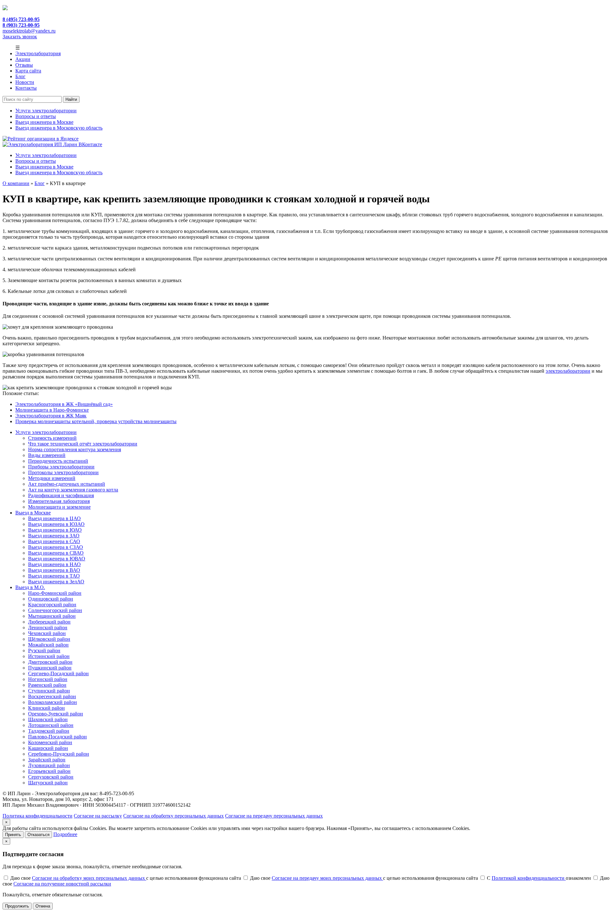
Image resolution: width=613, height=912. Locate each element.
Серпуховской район (50, 777)
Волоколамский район (52, 702)
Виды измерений (46, 455)
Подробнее (65, 834)
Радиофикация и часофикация (61, 495)
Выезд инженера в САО (54, 541)
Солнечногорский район (55, 610)
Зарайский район (46, 759)
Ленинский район (47, 627)
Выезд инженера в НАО (54, 564)
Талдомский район (48, 731)
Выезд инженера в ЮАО (55, 530)
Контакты (26, 88)
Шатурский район (48, 782)
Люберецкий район (49, 621)
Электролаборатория (38, 53)
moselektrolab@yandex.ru (29, 31)
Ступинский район (49, 690)
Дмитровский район (50, 662)
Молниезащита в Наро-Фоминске (52, 410)
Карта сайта (28, 70)
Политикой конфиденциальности (529, 878)
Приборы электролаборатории (61, 466)
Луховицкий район (49, 765)
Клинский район (46, 708)
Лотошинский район (50, 725)
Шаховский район (48, 719)
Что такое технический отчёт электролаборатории (82, 443)
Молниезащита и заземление (59, 507)
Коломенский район (50, 742)
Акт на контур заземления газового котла (73, 489)
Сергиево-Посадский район (58, 673)
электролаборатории (568, 371)
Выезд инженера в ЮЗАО (56, 524)
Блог (20, 76)
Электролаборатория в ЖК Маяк (51, 415)
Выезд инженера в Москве (44, 122)
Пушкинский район (50, 667)
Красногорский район (52, 604)
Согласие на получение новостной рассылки (62, 883)
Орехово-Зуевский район (55, 713)
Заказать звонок (20, 36)
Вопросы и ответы (35, 116)
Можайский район (48, 644)
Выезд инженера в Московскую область (58, 128)
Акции (22, 59)
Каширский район (48, 748)
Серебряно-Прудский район (58, 754)
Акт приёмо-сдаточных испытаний (66, 484)
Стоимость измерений (52, 438)
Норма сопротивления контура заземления (74, 449)
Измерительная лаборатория (59, 501)
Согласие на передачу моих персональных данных (327, 878)
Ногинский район (47, 679)
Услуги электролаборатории (46, 110)
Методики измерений (51, 478)
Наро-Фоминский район (54, 593)
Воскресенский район (52, 696)
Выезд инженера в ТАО (54, 576)
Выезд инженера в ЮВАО (56, 558)
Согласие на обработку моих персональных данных (89, 878)
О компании (16, 183)
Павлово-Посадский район (57, 736)
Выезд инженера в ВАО (54, 570)
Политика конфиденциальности (37, 816)
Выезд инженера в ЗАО (53, 535)
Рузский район (44, 650)
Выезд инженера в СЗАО (55, 547)
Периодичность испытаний (58, 461)
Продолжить (17, 906)
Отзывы (24, 65)
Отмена (42, 906)
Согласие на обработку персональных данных (173, 816)
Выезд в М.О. (30, 587)
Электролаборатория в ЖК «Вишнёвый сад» (64, 404)
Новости (24, 82)
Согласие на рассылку (98, 816)
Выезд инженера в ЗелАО (56, 581)
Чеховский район (47, 633)
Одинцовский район (50, 599)
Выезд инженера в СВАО (56, 553)
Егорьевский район (49, 771)
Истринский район (49, 656)
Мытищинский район (52, 616)
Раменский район (47, 685)
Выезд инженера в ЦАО (54, 518)
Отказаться (38, 834)
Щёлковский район (49, 639)
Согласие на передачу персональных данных (274, 816)
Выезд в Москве (33, 512)
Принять (13, 834)
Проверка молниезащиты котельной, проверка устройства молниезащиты (96, 421)
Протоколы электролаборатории (63, 472)
